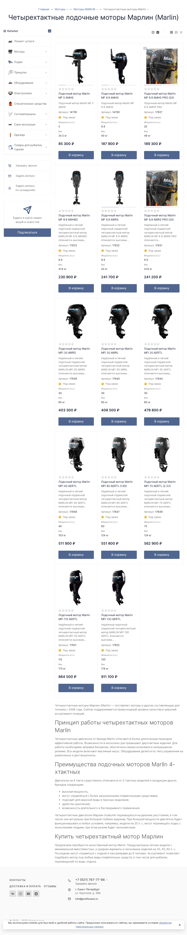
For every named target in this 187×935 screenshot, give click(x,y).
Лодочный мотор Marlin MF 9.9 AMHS (117, 96)
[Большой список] (157, 32)
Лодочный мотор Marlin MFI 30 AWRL (117, 351)
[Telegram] (36, 893)
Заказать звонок (86, 883)
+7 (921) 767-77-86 (90, 880)
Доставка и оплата (25, 886)
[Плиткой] (171, 32)
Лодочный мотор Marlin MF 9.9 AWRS (117, 217)
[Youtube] (28, 893)
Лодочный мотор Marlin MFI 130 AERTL (117, 617)
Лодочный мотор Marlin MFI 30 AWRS (74, 351)
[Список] (176, 32)
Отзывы (50, 886)
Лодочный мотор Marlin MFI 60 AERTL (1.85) (117, 484)
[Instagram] (20, 893)
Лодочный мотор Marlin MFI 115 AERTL (74, 617)
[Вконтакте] (12, 893)
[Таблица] (181, 32)
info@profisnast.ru (86, 898)
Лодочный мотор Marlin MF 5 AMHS (74, 96)
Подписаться (27, 232)
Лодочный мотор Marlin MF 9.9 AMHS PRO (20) (160, 96)
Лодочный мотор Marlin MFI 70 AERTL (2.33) (160, 484)
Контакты (17, 880)
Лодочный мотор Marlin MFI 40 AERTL (74, 484)
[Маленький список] (153, 32)
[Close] (179, 925)
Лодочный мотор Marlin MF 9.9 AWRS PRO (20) (160, 217)
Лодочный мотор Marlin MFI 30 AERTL (160, 351)
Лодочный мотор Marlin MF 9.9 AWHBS (74, 217)
